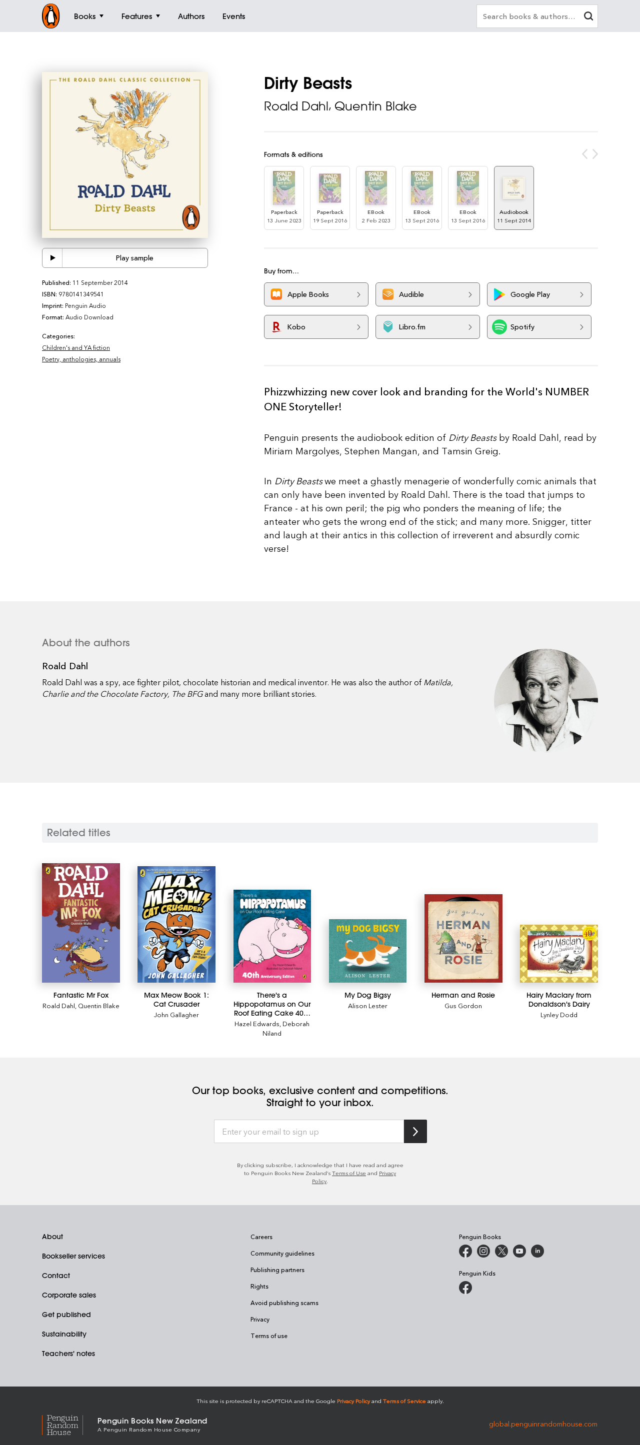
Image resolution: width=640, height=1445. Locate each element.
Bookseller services (73, 1256)
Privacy (260, 1319)
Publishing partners (277, 1269)
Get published (66, 1314)
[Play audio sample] (52, 257)
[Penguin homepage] (51, 15)
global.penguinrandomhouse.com (543, 1424)
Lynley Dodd (559, 1014)
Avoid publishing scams (284, 1302)
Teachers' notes (68, 1353)
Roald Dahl (296, 105)
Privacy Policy (353, 1401)
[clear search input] (588, 17)
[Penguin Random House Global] (70, 1424)
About (52, 1236)
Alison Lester (368, 1005)
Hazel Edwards (257, 1023)
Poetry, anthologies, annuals (81, 358)
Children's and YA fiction (76, 347)
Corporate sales (69, 1295)
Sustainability (64, 1334)
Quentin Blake (375, 105)
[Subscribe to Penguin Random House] (415, 1131)
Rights (259, 1286)
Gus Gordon (463, 1005)
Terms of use (269, 1335)
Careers (261, 1236)
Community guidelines (282, 1253)
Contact (56, 1275)
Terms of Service (404, 1401)
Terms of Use (349, 1173)
